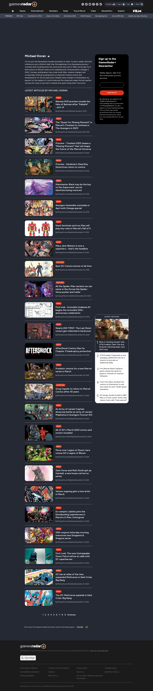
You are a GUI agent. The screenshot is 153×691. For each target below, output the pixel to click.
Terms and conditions (29, 668)
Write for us (53, 676)
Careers (51, 672)
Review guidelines (27, 676)
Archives (71, 615)
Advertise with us (112, 672)
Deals (65, 11)
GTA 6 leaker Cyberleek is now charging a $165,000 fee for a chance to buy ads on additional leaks (113, 359)
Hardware (53, 11)
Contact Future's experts (58, 668)
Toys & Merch (79, 11)
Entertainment (37, 11)
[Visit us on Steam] (100, 4)
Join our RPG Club (118, 16)
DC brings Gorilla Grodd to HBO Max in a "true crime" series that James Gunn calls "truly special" (113, 397)
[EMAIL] (48, 56)
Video (93, 11)
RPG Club (20, 16)
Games (22, 11)
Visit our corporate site (99, 651)
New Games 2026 (70, 16)
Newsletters (107, 11)
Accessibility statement (29, 672)
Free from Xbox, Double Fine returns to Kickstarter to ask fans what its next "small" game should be (113, 385)
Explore (121, 11)
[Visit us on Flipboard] (86, 4)
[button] (139, 4)
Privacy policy (81, 668)
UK (87, 627)
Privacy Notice (108, 106)
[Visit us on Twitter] (82, 4)
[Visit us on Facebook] (93, 4)
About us (80, 672)
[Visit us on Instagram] (97, 4)
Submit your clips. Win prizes (137, 16)
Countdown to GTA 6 (35, 16)
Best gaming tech (101, 16)
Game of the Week (53, 16)
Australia (80, 627)
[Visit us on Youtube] (90, 4)
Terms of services (107, 101)
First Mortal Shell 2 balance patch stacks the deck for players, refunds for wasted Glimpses (111, 372)
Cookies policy (110, 668)
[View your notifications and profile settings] (132, 4)
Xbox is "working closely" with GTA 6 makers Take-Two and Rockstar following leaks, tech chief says (112, 345)
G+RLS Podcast (85, 16)
